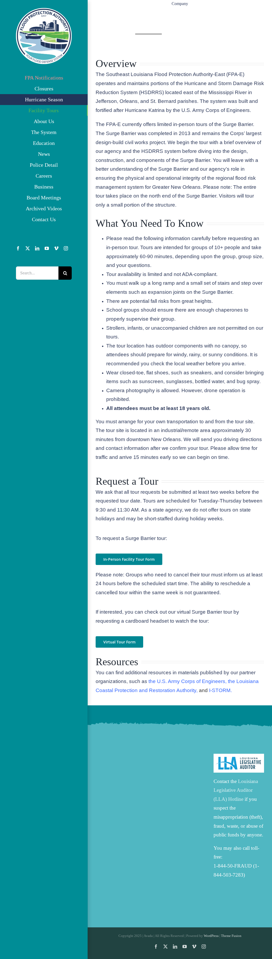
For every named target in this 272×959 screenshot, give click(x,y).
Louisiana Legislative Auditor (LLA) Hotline (236, 790)
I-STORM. (220, 690)
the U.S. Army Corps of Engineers (186, 681)
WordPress (211, 936)
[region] (180, 24)
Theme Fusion (231, 936)
